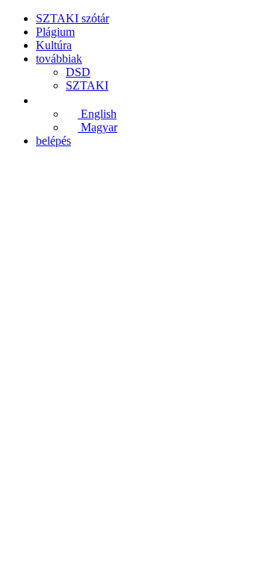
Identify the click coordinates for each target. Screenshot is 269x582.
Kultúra (54, 45)
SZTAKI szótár (72, 18)
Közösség (29, 342)
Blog (47, 434)
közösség (57, 290)
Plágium (55, 31)
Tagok (51, 407)
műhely (53, 303)
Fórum (242, 342)
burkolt (32, 355)
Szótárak (84, 342)
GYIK (51, 316)
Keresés (54, 394)
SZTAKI (87, 85)
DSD (78, 72)
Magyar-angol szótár (165, 342)
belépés (53, 140)
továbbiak (59, 58)
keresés (53, 276)
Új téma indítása (74, 460)
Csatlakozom (36, 560)
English (97, 113)
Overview (59, 381)
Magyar (97, 127)
